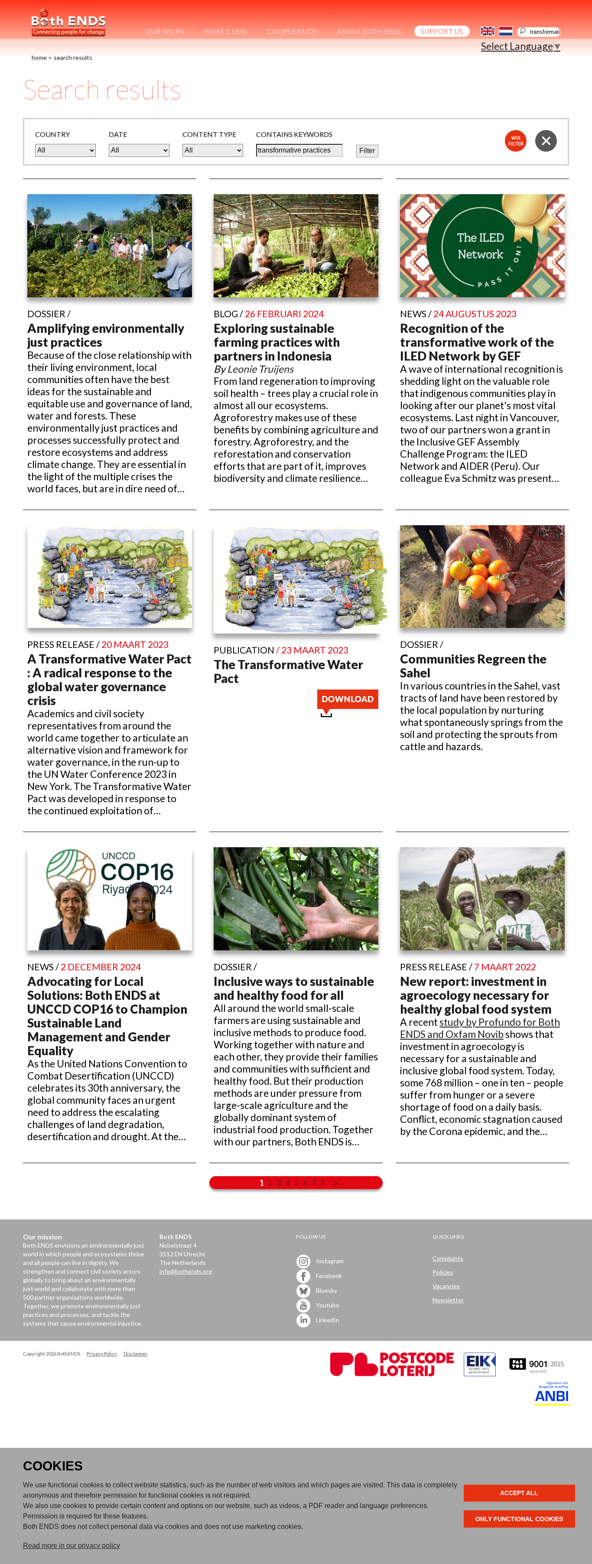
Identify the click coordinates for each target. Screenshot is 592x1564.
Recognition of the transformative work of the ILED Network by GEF (477, 342)
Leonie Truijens (260, 369)
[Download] (347, 713)
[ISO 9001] (480, 1374)
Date (118, 134)
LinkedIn (327, 1319)
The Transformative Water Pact (288, 671)
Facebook (328, 1275)
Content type (209, 134)
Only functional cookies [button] (519, 1518)
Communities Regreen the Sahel (473, 665)
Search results (73, 57)
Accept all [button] (519, 1492)
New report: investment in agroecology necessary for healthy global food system (476, 995)
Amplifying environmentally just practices (105, 335)
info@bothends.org (185, 1271)
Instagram (329, 1260)
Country (52, 134)
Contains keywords (294, 134)
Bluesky (326, 1290)
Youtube (327, 1304)
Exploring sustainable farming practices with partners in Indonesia (277, 342)
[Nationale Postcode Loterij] (392, 1374)
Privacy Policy (102, 1353)
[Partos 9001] (537, 1374)
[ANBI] (551, 1403)
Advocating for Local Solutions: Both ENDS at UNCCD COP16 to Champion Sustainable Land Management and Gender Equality (107, 1016)
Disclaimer (136, 1353)
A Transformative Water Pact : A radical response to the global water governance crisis (109, 679)
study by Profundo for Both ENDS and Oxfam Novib (480, 1028)
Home (39, 57)
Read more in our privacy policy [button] (71, 1545)
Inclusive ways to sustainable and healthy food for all (294, 988)
